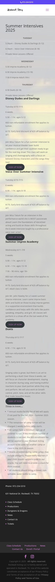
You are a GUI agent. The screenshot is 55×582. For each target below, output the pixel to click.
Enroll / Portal (33, 549)
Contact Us (12, 519)
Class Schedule (14, 502)
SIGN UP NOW (15, 167)
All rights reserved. (37, 561)
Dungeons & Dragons (17, 510)
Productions (13, 506)
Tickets (10, 523)
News (10, 515)
